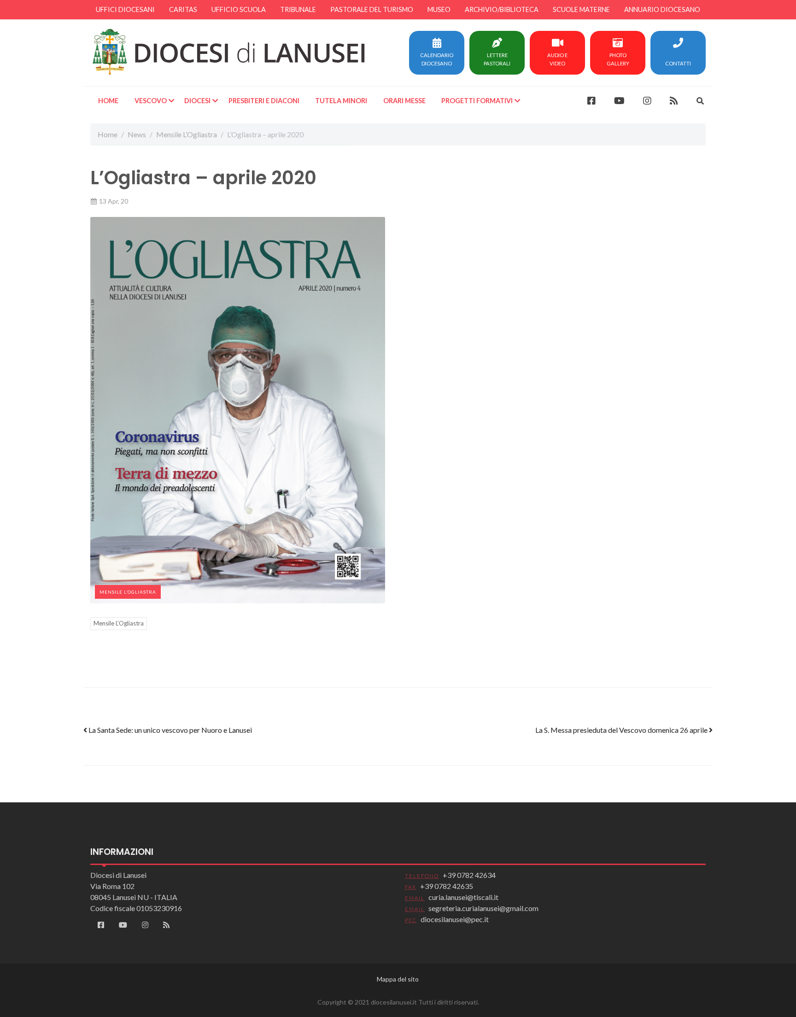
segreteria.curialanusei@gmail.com (483, 908)
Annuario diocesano (662, 9)
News (137, 134)
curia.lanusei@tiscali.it (463, 897)
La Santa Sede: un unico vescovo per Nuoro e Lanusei (169, 729)
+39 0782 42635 (446, 886)
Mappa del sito (398, 979)
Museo (439, 9)
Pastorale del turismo (371, 9)
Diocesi (197, 101)
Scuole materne (581, 9)
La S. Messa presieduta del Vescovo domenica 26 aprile (622, 729)
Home (108, 101)
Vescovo (151, 101)
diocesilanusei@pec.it (455, 919)
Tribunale (298, 9)
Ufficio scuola (238, 9)
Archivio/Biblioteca (501, 9)
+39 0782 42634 (469, 875)
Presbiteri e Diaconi (263, 101)
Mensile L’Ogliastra (186, 134)
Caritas (183, 9)
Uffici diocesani (125, 9)
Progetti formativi (477, 101)
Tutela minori (341, 101)
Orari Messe (404, 101)
